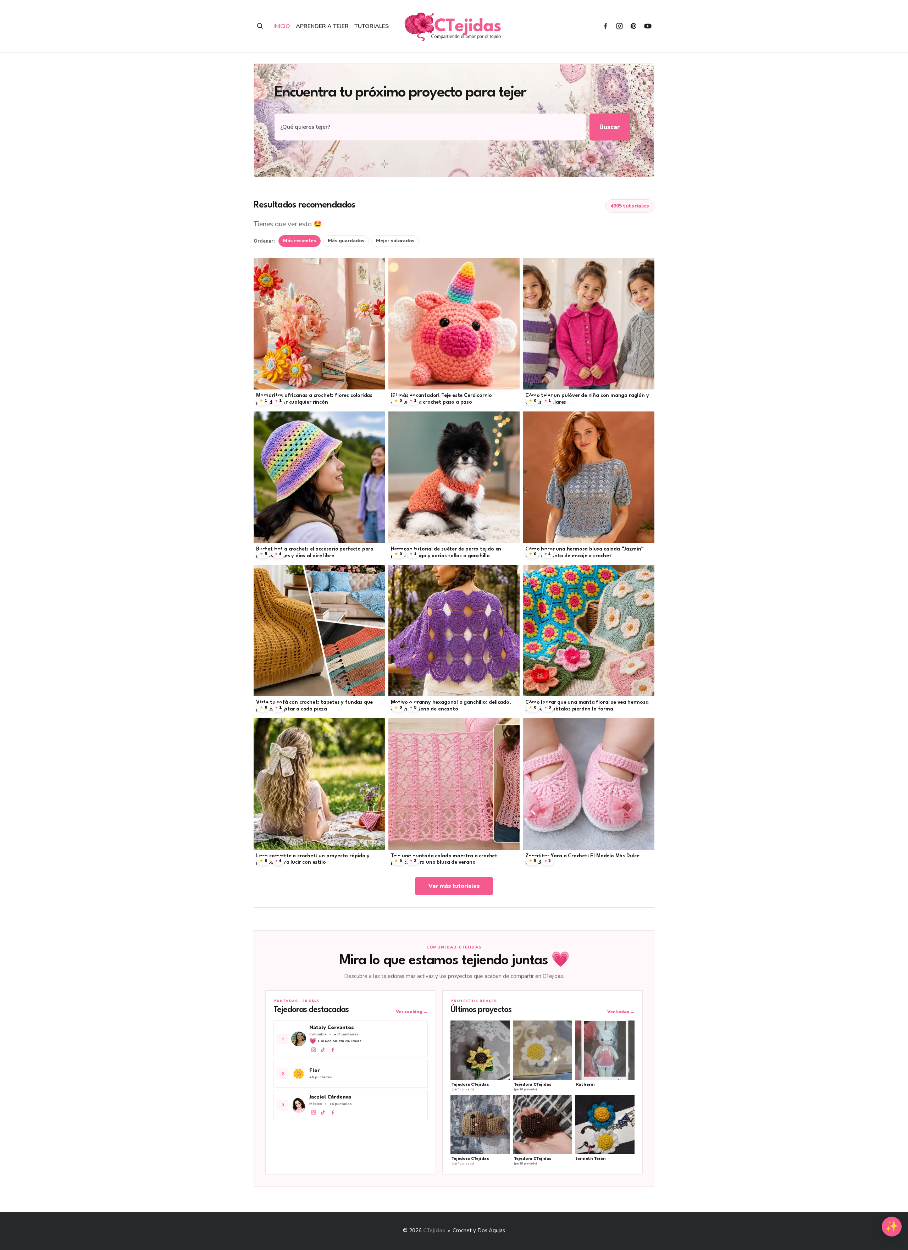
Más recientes (299, 241)
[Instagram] (619, 26)
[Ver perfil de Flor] (350, 1073)
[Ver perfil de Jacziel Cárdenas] (350, 1105)
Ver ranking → (412, 1011)
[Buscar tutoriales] (260, 26)
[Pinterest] (633, 26)
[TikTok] (323, 1049)
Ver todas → (621, 1011)
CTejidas (434, 1230)
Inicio (281, 26)
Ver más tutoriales (454, 886)
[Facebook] (605, 26)
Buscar (609, 127)
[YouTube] (647, 26)
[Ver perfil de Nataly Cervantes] (350, 1039)
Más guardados (346, 241)
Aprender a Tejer (322, 26)
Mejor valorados (395, 241)
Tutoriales (371, 26)
